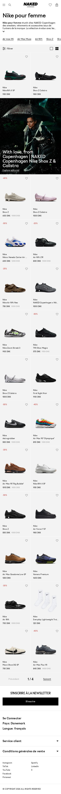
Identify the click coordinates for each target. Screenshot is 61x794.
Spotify (34, 763)
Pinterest (7, 777)
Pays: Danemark (14, 723)
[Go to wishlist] (51, 4)
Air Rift (38, 39)
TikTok (5, 766)
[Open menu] (5, 5)
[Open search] (9, 5)
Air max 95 (8, 39)
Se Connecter (12, 718)
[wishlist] (26, 56)
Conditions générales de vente (24, 751)
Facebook (7, 774)
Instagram (7, 763)
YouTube (6, 770)
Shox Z (49, 39)
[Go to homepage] (31, 5)
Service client (12, 741)
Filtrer (10, 48)
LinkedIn (35, 766)
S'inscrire (30, 701)
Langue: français (14, 728)
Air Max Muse (24, 39)
